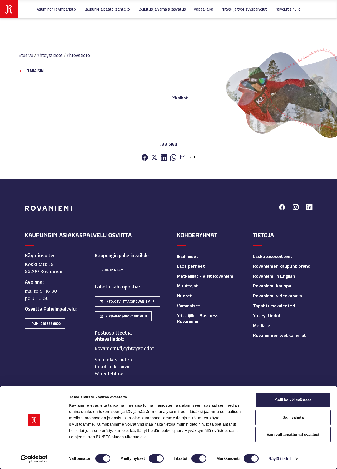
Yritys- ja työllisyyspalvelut (244, 9)
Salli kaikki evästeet (293, 400)
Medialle (261, 325)
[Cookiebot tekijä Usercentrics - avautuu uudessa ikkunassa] (34, 459)
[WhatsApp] (173, 158)
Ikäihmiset (187, 256)
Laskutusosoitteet (273, 256)
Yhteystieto (78, 55)
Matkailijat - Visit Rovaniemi (205, 276)
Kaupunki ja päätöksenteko (107, 9)
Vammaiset (188, 305)
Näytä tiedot (279, 458)
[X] (154, 158)
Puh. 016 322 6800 (46, 323)
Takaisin (35, 71)
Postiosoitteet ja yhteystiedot (113, 336)
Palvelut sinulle (287, 9)
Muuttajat (187, 285)
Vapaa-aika (203, 9)
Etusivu (25, 55)
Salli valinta (293, 417)
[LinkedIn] (164, 158)
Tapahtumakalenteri (274, 305)
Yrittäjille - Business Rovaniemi (198, 318)
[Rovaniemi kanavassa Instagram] (296, 208)
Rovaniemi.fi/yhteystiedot (124, 348)
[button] (192, 157)
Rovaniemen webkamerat (279, 335)
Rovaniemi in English (274, 276)
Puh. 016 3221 (112, 269)
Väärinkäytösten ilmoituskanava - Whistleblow (114, 366)
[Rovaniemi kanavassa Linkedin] (309, 208)
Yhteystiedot (50, 55)
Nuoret (184, 295)
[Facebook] (145, 158)
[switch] (156, 458)
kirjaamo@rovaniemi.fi (123, 316)
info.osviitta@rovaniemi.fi (127, 301)
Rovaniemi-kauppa (272, 285)
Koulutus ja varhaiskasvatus (162, 9)
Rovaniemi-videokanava (277, 295)
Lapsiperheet (191, 266)
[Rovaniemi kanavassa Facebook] (282, 208)
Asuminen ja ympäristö (56, 9)
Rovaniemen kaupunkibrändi (282, 266)
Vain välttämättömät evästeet (293, 434)
